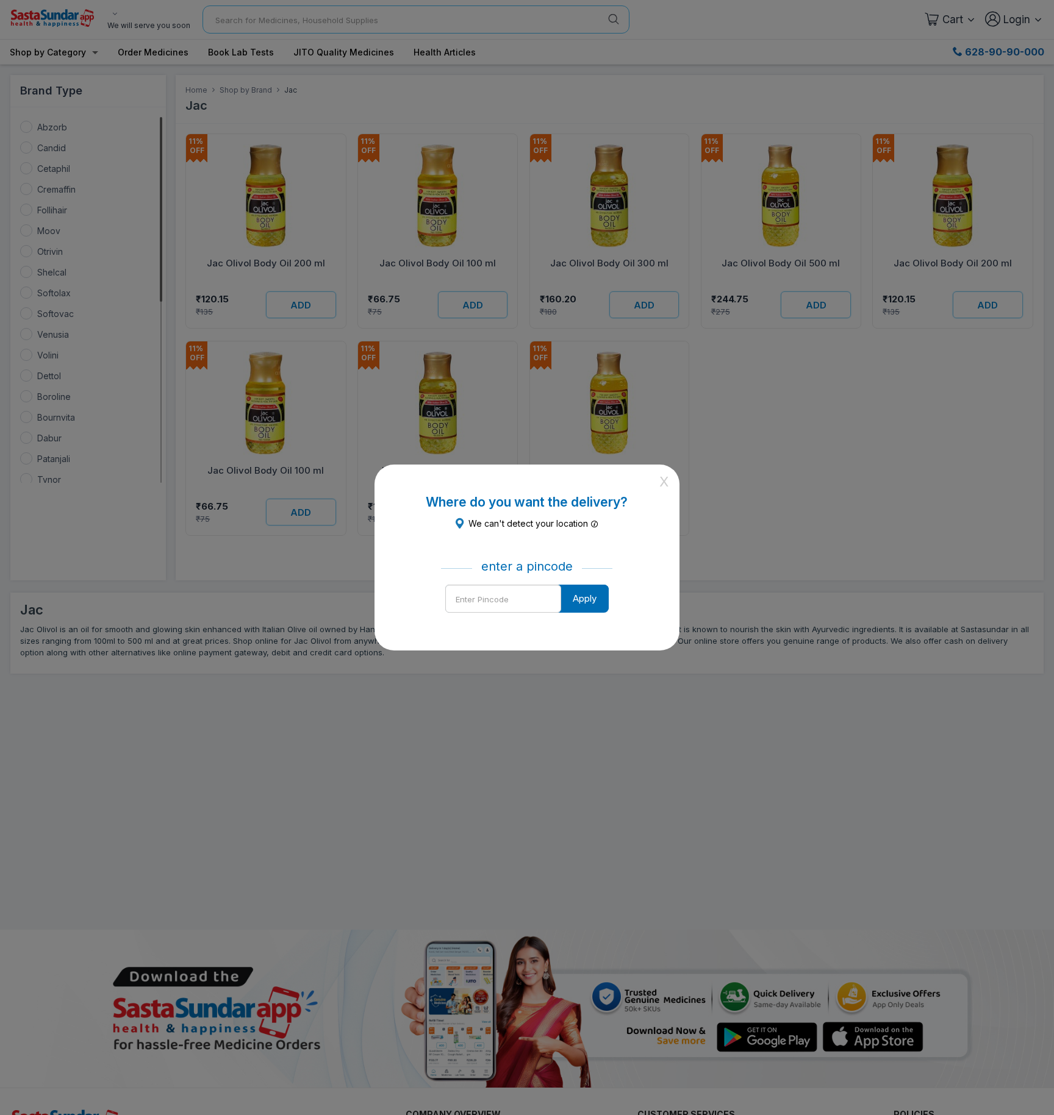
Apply (585, 598)
